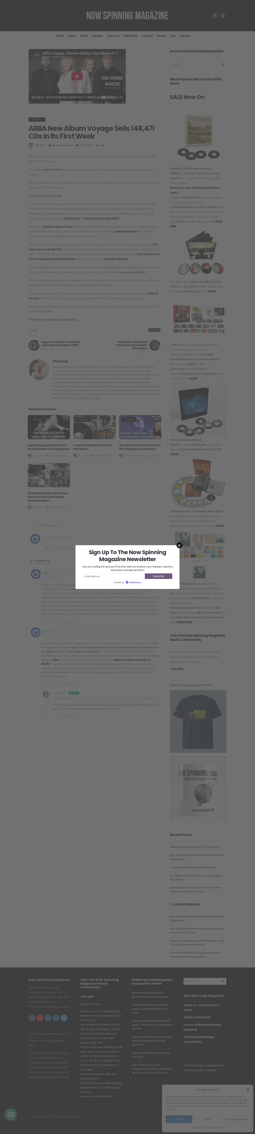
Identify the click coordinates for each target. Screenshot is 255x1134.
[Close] (179, 545)
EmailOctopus (135, 582)
